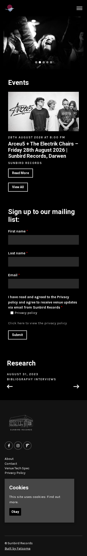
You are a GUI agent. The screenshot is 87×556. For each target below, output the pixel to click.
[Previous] (9, 387)
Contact (11, 464)
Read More (20, 173)
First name (18, 231)
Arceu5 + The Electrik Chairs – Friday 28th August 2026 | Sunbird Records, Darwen (43, 150)
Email (14, 275)
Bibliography (20, 379)
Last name (18, 253)
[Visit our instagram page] (18, 446)
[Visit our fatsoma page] (27, 446)
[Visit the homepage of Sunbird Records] (9, 8)
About (9, 459)
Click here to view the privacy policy (37, 323)
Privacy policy (26, 313)
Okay (15, 512)
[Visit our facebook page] (9, 446)
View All (18, 187)
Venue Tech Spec (17, 468)
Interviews (45, 379)
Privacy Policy (15, 473)
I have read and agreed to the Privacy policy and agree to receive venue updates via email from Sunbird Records (42, 302)
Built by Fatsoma (17, 548)
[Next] (77, 387)
